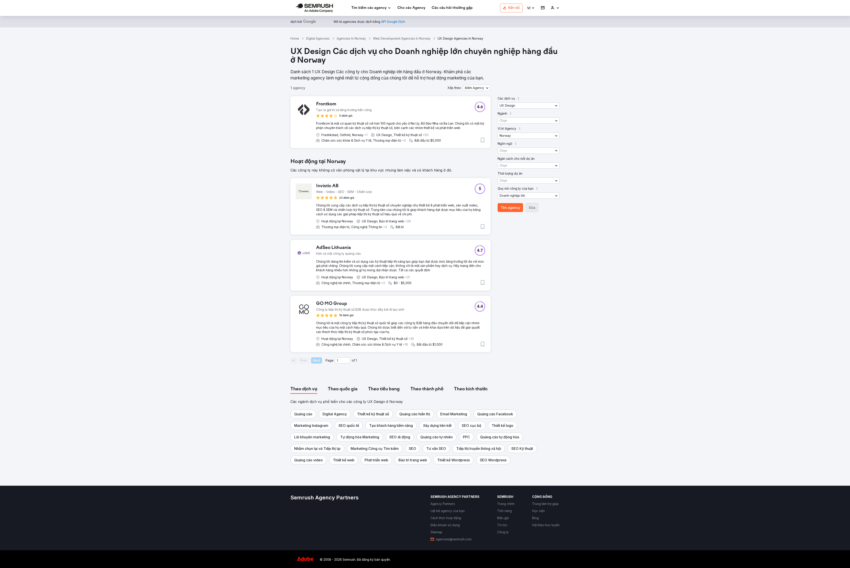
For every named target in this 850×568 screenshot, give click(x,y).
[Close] (502, 206)
